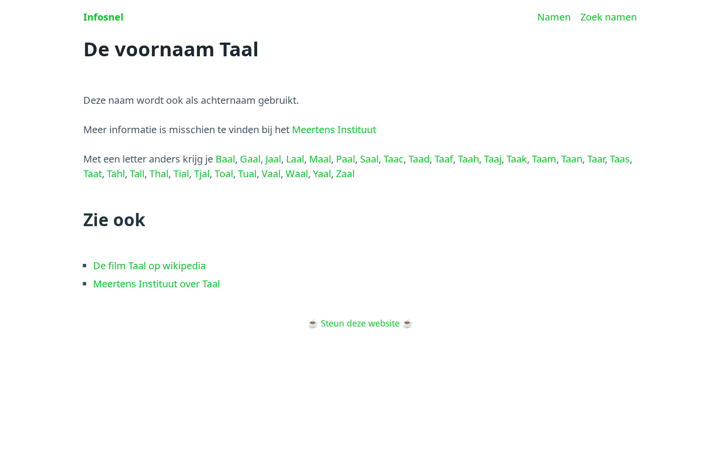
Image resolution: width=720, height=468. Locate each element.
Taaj (493, 158)
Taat (92, 173)
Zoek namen (608, 16)
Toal (224, 173)
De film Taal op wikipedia (149, 265)
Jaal (273, 158)
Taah (468, 158)
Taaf (443, 158)
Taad (419, 158)
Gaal (250, 158)
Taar (596, 158)
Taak (516, 158)
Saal (369, 158)
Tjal (202, 173)
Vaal (271, 173)
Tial (181, 173)
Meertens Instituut (334, 129)
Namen (554, 16)
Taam (544, 158)
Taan (571, 158)
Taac (394, 158)
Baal (225, 158)
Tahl (116, 173)
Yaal (322, 173)
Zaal (345, 173)
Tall (137, 173)
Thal (158, 173)
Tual (247, 173)
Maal (320, 158)
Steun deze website (360, 323)
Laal (295, 158)
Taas (620, 158)
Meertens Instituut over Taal (156, 283)
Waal (297, 173)
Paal (345, 158)
